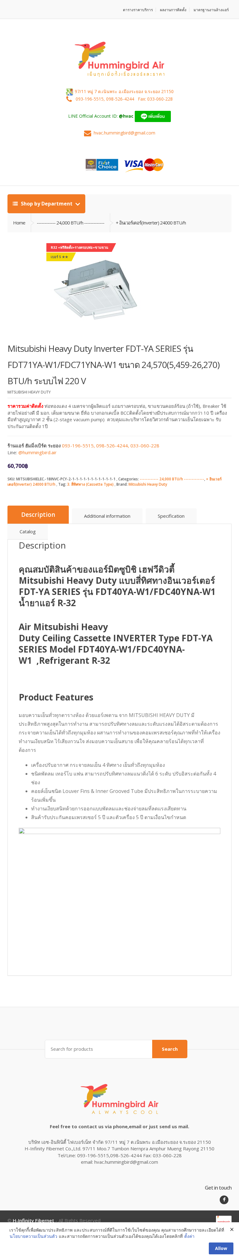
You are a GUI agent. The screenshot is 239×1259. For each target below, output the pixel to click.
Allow (221, 1248)
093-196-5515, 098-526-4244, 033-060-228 (110, 445)
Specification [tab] (171, 516)
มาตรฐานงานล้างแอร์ (211, 9)
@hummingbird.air (37, 452)
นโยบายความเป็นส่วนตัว (33, 1236)
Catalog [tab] (28, 531)
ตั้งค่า (189, 1236)
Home (19, 222)
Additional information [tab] (107, 516)
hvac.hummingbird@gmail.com (124, 133)
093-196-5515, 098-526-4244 (105, 99)
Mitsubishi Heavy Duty (148, 484)
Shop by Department (47, 203)
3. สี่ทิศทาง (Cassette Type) (90, 484)
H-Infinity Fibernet (33, 1220)
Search (170, 1049)
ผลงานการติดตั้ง (173, 9)
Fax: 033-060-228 (155, 99)
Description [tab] (38, 515)
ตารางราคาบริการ (138, 9)
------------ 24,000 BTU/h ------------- (172, 479)
